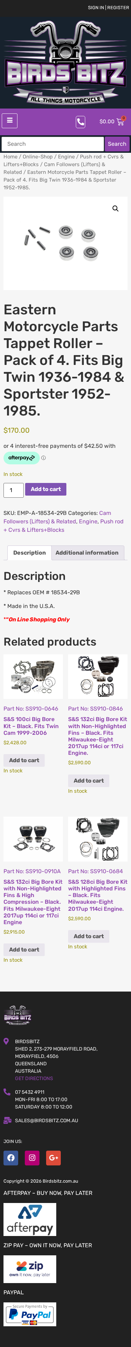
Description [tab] (29, 552)
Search (117, 143)
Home (10, 156)
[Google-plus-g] (53, 1158)
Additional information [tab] (87, 552)
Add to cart (46, 489)
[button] (115, 208)
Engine (66, 156)
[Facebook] (10, 1158)
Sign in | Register (108, 7)
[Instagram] (32, 1158)
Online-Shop (38, 156)
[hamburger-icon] (9, 120)
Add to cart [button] (24, 760)
